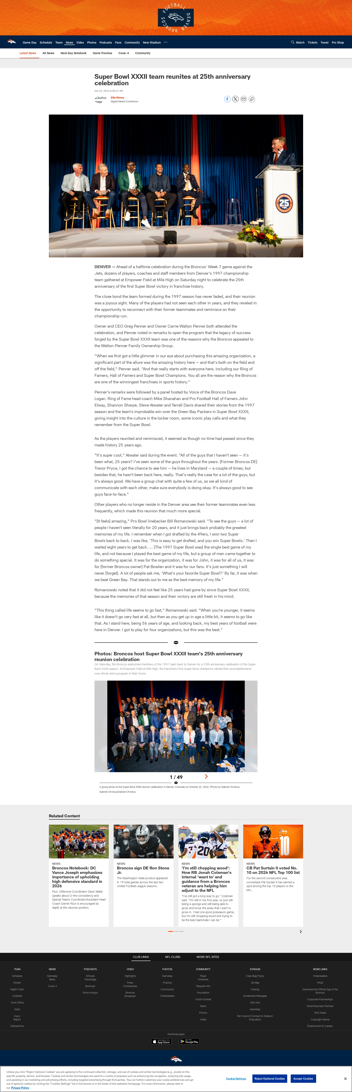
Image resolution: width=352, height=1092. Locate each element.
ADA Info (255, 1002)
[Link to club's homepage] (11, 42)
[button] (170, 931)
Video (203, 1019)
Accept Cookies (303, 1078)
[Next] (206, 776)
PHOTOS (167, 969)
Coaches (17, 995)
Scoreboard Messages (255, 995)
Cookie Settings (236, 1078)
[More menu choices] (165, 42)
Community (167, 989)
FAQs (320, 982)
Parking (255, 989)
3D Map (255, 982)
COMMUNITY (203, 969)
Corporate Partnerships (320, 999)
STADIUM (255, 969)
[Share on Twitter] (235, 101)
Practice (167, 982)
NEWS (52, 969)
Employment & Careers (320, 1025)
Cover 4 (52, 986)
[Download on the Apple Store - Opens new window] (161, 1041)
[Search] (292, 42)
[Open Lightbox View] (176, 739)
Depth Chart (17, 989)
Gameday (167, 975)
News (203, 1006)
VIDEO (130, 969)
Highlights (130, 975)
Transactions (17, 1025)
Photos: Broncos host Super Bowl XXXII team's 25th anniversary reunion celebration (169, 656)
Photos (203, 1012)
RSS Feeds (320, 1012)
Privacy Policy (20, 1087)
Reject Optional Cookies (270, 1078)
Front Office (17, 1002)
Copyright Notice (320, 1019)
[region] (176, 1079)
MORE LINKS (320, 969)
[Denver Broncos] (176, 1060)
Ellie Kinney (117, 97)
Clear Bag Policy (255, 975)
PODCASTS (90, 969)
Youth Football (203, 999)
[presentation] (301, 932)
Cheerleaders (167, 995)
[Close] (345, 1078)
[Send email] (243, 101)
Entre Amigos (90, 992)
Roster (17, 982)
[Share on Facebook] (227, 101)
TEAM (17, 969)
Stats (17, 1009)
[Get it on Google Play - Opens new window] (189, 1043)
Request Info (203, 986)
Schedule (17, 975)
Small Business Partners (320, 1006)
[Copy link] (252, 99)
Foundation (203, 992)
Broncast (90, 986)
